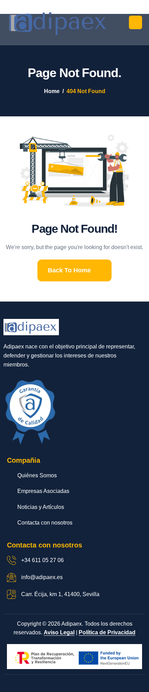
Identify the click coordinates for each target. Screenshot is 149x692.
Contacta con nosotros (44, 523)
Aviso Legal (59, 632)
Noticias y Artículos (40, 507)
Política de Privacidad (107, 632)
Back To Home (69, 270)
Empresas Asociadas (43, 491)
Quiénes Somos (37, 475)
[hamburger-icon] (135, 22)
